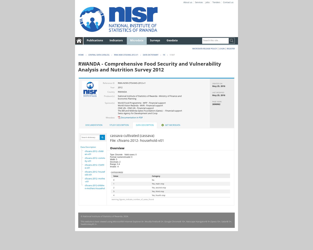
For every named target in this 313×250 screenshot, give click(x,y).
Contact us (228, 2)
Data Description (88, 147)
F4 (164, 55)
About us (187, 2)
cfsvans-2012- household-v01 (95, 173)
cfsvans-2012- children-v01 (94, 153)
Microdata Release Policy (204, 48)
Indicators (116, 40)
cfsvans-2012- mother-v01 (95, 180)
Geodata (172, 40)
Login (222, 48)
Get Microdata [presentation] (172, 125)
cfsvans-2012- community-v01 (96, 159)
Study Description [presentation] (119, 125)
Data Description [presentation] (145, 125)
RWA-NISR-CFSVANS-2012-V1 (126, 55)
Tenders (216, 2)
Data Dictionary (150, 55)
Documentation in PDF (131, 117)
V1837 (172, 55)
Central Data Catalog (98, 55)
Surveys (155, 40)
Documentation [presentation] (93, 125)
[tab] (94, 125)
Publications (95, 40)
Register (231, 48)
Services (199, 2)
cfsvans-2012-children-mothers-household (95, 187)
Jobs (208, 2)
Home (81, 55)
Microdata (136, 40)
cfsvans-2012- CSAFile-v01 (94, 166)
